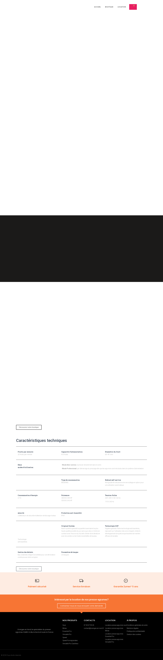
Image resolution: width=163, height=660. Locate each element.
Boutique (109, 7)
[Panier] (133, 7)
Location (122, 7)
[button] (29, 427)
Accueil (97, 7)
